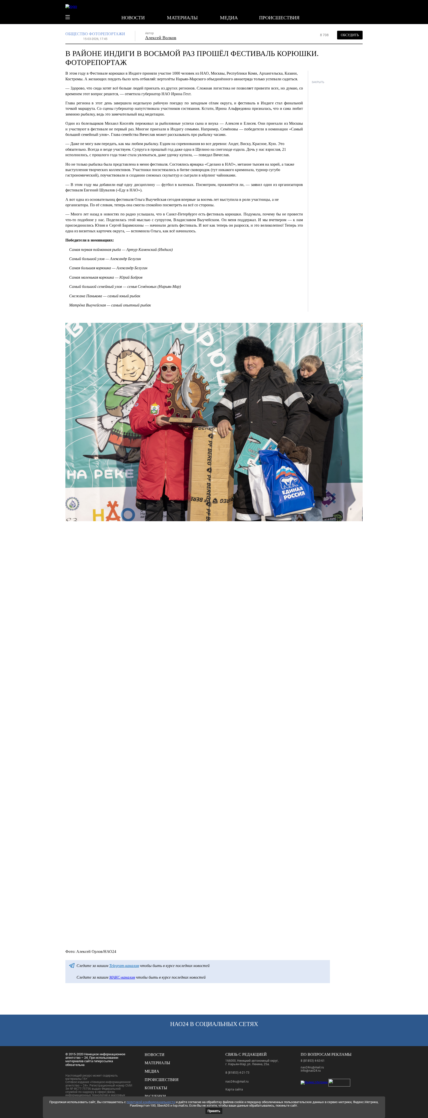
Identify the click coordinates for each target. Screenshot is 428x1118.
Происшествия (279, 17)
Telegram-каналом (124, 966)
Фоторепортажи (107, 34)
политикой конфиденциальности (151, 1102)
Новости (133, 17)
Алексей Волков (160, 37)
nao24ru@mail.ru (237, 1081)
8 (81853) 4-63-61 (313, 1060)
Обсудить (350, 35)
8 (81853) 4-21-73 (237, 1072)
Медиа (229, 17)
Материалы (182, 17)
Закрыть (318, 82)
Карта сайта (234, 1089)
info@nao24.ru (311, 1070)
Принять (214, 1111)
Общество (76, 34)
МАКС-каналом (122, 977)
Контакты (156, 1088)
